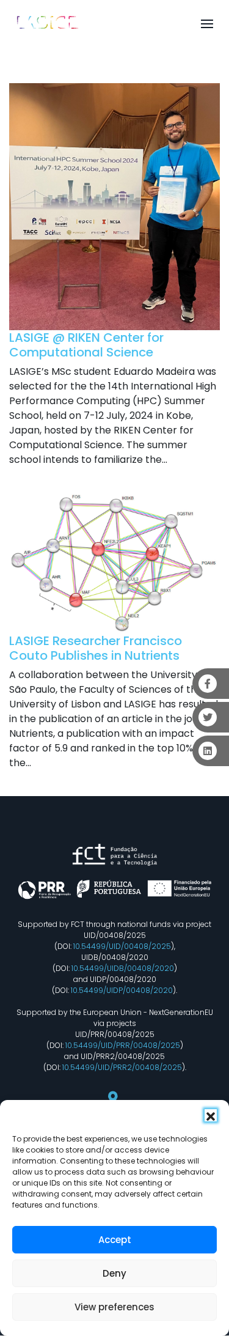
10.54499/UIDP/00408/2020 (122, 990)
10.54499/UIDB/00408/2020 (122, 968)
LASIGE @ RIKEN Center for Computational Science (86, 345)
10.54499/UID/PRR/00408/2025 (122, 1045)
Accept (114, 1239)
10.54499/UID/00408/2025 (122, 946)
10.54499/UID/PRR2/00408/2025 (122, 1067)
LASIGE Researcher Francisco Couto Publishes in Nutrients (95, 648)
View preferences (114, 1307)
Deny (114, 1273)
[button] (211, 1115)
